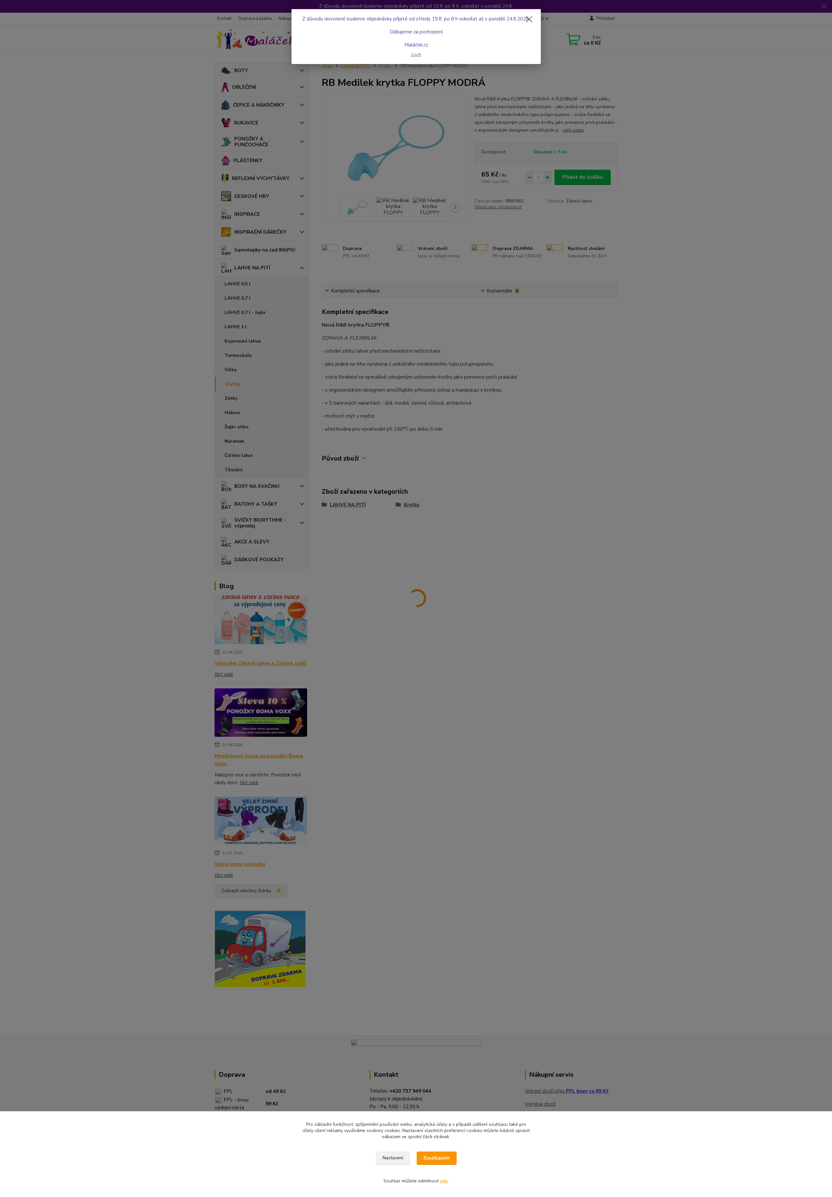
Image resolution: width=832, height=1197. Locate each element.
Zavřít (416, 54)
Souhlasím (436, 1158)
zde (444, 1181)
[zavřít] (529, 19)
